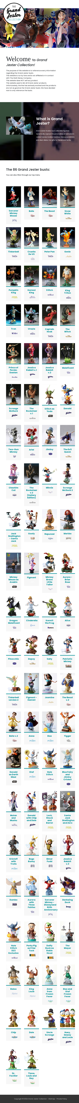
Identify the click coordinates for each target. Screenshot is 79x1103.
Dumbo (13, 899)
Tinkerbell (13, 251)
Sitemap (51, 1099)
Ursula (31, 328)
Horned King (31, 291)
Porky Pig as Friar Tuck (32, 948)
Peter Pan (49, 251)
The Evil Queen (67, 450)
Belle (31, 211)
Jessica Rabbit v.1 (31, 368)
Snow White (67, 212)
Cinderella (32, 620)
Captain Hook (49, 330)
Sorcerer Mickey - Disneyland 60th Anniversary (51, 904)
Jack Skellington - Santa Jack (14, 537)
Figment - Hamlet (31, 698)
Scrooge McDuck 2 (67, 489)
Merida (67, 533)
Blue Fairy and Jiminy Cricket (67, 776)
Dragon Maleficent (14, 621)
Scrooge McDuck (13, 409)
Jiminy (49, 449)
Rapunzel (50, 534)
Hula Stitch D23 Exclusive (13, 949)
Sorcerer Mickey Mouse (13, 213)
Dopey (31, 658)
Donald (67, 408)
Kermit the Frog (49, 621)
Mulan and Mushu (13, 818)
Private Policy (62, 1099)
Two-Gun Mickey (13, 450)
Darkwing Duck (67, 901)
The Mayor (67, 947)
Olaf (31, 772)
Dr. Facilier (13, 1074)
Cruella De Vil (32, 253)
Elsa (49, 736)
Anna (31, 736)
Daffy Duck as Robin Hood (49, 949)
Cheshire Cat (13, 489)
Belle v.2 (13, 736)
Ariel (31, 449)
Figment (31, 577)
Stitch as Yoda (49, 410)
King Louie (31, 990)
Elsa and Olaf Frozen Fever (67, 993)
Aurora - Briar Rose (67, 580)
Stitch (49, 290)
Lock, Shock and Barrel (49, 819)
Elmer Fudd (49, 860)
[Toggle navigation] (73, 4)
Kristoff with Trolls (13, 861)
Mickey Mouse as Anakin (14, 580)
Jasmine (49, 697)
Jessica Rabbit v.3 (67, 861)
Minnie (49, 487)
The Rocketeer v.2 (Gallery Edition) (31, 492)
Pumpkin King (13, 291)
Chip (13, 1032)
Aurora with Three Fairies (31, 903)
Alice (67, 620)
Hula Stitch (49, 773)
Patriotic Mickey (67, 660)
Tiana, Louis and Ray (31, 1076)
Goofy (31, 533)
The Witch (67, 330)
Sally (49, 658)
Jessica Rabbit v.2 (49, 370)
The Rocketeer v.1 (31, 411)
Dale (31, 1032)
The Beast (49, 211)
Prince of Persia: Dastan (13, 370)
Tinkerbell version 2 (13, 698)
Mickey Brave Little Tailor (49, 581)
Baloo (13, 989)
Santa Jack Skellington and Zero (68, 819)
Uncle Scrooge (49, 1033)
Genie (67, 251)
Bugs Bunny (31, 860)
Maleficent (68, 367)
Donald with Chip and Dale (31, 818)
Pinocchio (13, 658)
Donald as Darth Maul (13, 774)
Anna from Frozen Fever (49, 993)
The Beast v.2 (67, 698)
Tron (13, 328)
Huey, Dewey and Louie (67, 1035)
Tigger (67, 736)
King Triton (67, 291)
